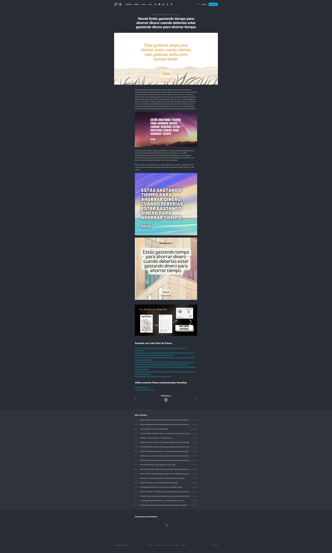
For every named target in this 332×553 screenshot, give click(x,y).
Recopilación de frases (142, 387)
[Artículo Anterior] (136, 398)
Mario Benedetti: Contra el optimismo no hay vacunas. (153, 376)
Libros (144, 4)
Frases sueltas (175, 14)
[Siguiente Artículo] (196, 398)
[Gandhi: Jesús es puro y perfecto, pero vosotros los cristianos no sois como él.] (166, 456)
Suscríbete (213, 4)
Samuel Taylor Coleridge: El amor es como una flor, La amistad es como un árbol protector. (165, 362)
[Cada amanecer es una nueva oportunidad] (166, 429)
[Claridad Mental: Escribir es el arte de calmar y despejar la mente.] (166, 487)
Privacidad (167, 545)
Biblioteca (129, 4)
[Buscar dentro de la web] (198, 4)
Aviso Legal (175, 545)
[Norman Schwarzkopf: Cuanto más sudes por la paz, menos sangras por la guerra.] (166, 469)
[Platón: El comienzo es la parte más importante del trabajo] (166, 483)
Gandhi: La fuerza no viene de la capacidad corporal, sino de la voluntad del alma (162, 364)
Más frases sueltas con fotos (144, 390)
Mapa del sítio (214, 545)
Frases (150, 4)
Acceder (204, 4)
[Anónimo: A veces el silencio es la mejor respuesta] (166, 438)
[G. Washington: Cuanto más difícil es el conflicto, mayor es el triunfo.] (166, 500)
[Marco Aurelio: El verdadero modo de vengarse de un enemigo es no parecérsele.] (166, 474)
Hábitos (136, 4)
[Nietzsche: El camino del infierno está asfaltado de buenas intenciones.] (166, 478)
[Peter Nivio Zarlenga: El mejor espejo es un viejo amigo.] (166, 465)
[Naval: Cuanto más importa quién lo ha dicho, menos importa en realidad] (166, 505)
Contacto (183, 545)
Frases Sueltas (158, 545)
